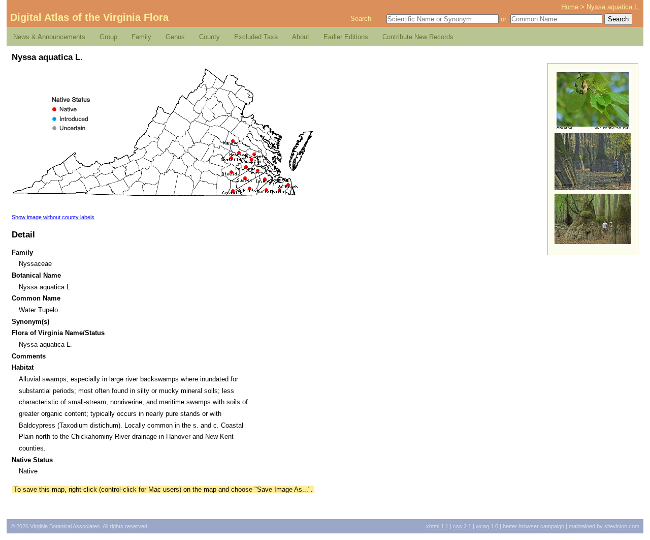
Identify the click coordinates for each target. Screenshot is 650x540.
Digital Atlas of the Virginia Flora (89, 17)
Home (569, 7)
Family (141, 37)
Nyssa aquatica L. (613, 7)
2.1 (462, 526)
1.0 (487, 526)
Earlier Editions (345, 37)
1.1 (437, 526)
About (300, 37)
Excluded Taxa (256, 37)
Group (108, 37)
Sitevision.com (621, 526)
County (209, 37)
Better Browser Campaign (533, 526)
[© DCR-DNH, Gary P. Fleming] (593, 127)
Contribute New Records (417, 37)
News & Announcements (49, 37)
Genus (175, 37)
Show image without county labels (53, 217)
